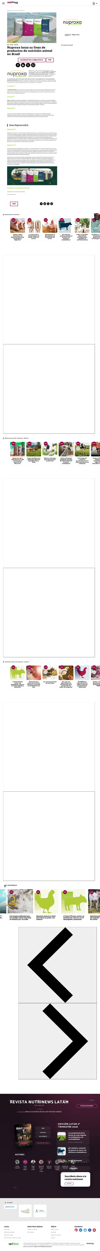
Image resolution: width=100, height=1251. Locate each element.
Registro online (54, 1229)
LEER (43, 1128)
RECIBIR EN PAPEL (43, 1143)
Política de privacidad (9, 1232)
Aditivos (9, 10)
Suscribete (21, 1111)
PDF (49, 60)
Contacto (53, 1238)
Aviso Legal (7, 1229)
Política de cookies (8, 1235)
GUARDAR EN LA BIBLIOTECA (31, 60)
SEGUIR (17, 1170)
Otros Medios (31, 1232)
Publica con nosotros (56, 1235)
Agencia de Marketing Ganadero (43, 1246)
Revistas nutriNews (32, 1229)
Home (7, 10)
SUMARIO (43, 1133)
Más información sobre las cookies (12, 1238)
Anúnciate (53, 1232)
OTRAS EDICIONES (86, 1106)
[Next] (49, 389)
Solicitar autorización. (28, 1247)
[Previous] (49, 299)
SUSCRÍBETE (43, 1136)
